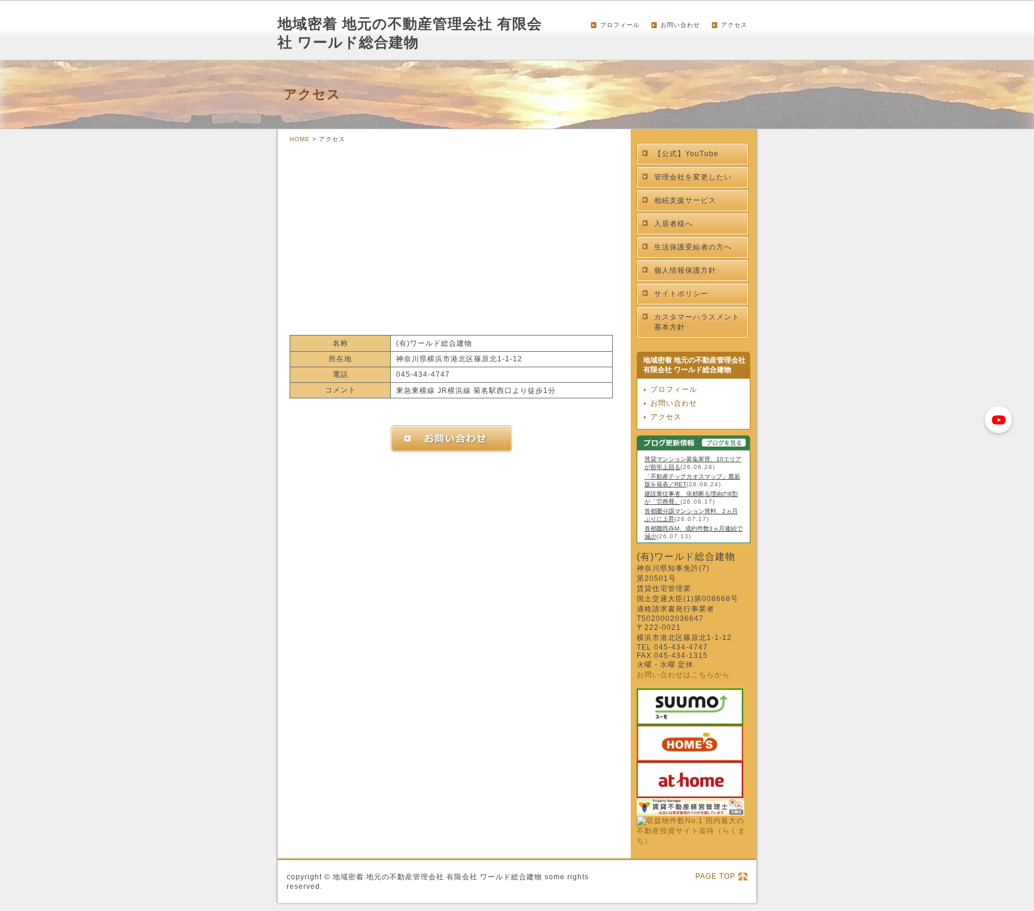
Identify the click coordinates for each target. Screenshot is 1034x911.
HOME (300, 139)
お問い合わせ (680, 25)
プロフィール (620, 25)
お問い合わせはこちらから (683, 675)
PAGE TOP (715, 876)
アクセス (734, 25)
